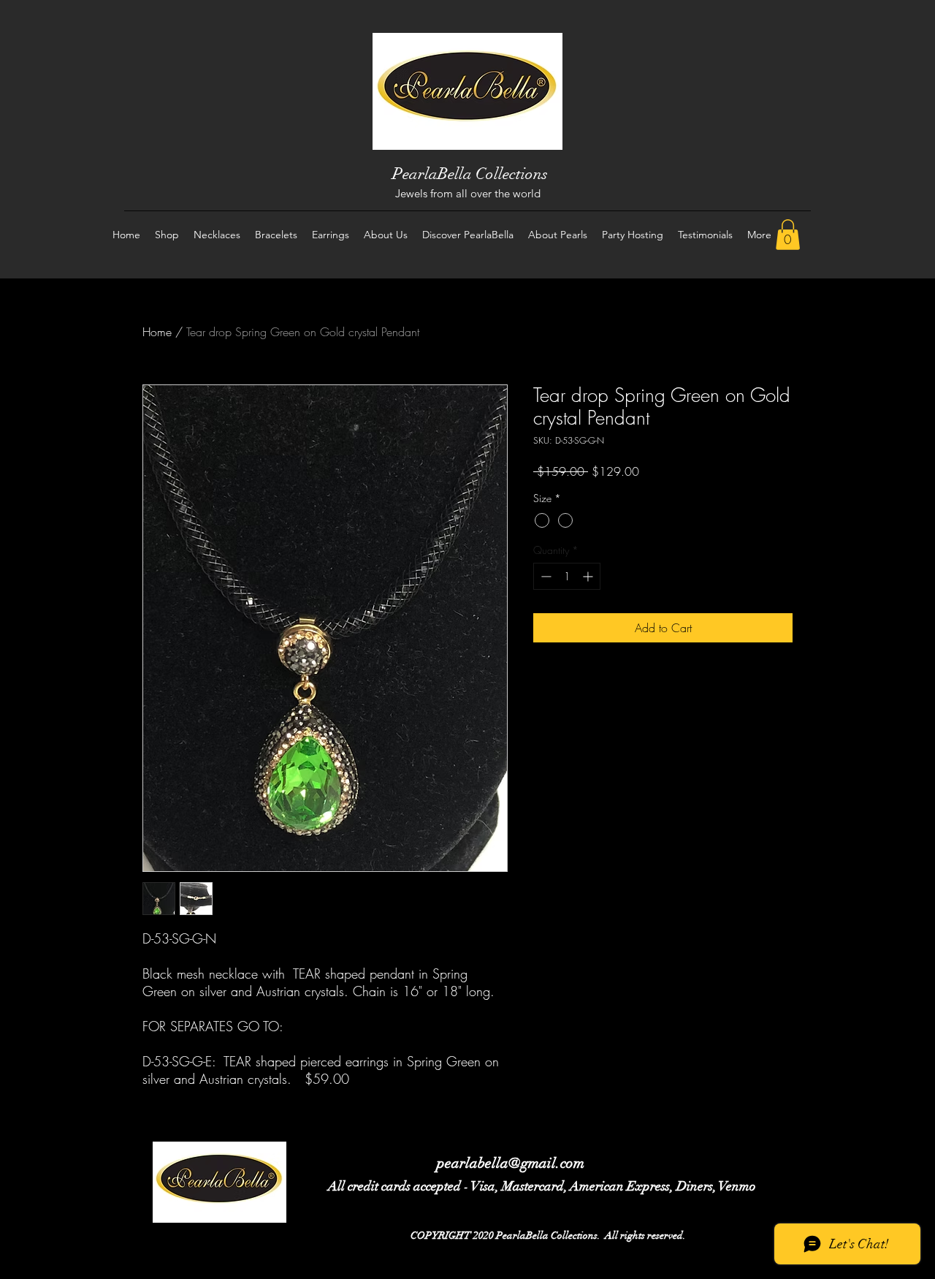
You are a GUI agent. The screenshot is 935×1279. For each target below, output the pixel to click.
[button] (788, 234)
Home (157, 332)
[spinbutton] (567, 576)
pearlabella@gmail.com (510, 1163)
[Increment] (589, 576)
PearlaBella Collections (470, 173)
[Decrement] (544, 576)
